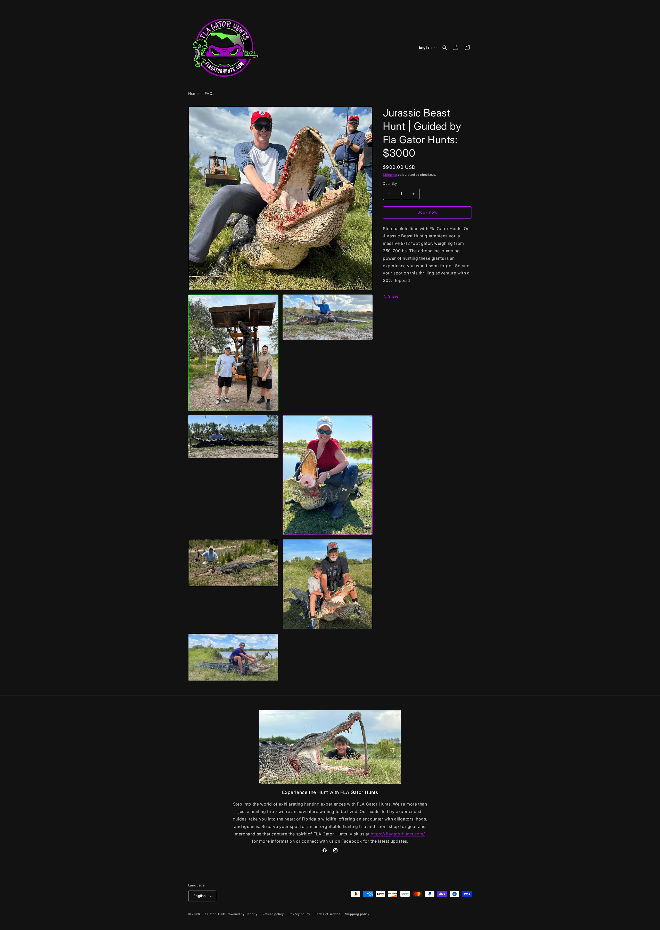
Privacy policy (299, 914)
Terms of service (327, 914)
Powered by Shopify (242, 914)
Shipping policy (357, 914)
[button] (444, 47)
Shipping (390, 175)
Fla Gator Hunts (214, 914)
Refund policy (273, 914)
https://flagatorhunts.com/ (398, 833)
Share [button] (393, 296)
